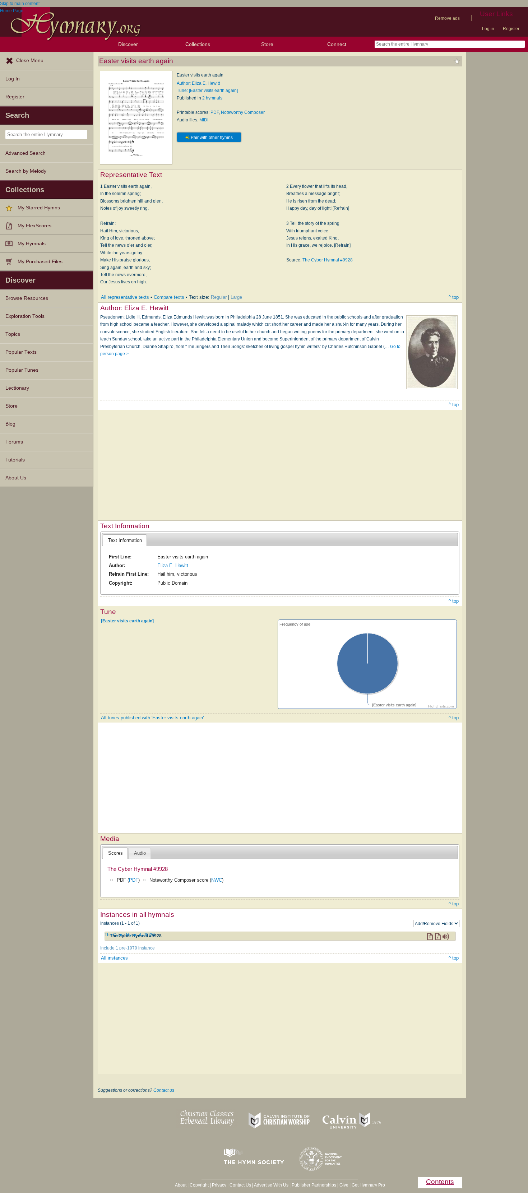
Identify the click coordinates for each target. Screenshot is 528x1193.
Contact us (163, 1090)
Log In (12, 79)
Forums (14, 442)
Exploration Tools (25, 316)
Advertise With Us (271, 1185)
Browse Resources (26, 298)
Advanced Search (25, 153)
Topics (12, 334)
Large (236, 297)
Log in (488, 28)
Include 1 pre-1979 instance (127, 948)
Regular (219, 297)
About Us (15, 478)
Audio (140, 853)
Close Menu (29, 60)
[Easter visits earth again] (127, 620)
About (180, 1185)
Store (267, 44)
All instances (114, 958)
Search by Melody (25, 171)
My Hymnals (32, 243)
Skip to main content (20, 3)
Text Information (125, 540)
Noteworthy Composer (243, 112)
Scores (115, 853)
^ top (454, 297)
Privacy (219, 1185)
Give (343, 1185)
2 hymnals (212, 98)
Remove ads (447, 18)
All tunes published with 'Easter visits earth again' (152, 717)
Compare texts (169, 297)
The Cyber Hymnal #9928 (327, 260)
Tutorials (15, 460)
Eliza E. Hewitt (172, 565)
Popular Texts (21, 352)
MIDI (203, 119)
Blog (10, 424)
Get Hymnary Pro (368, 1185)
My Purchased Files (40, 261)
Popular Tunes (21, 370)
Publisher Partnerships (314, 1185)
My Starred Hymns (39, 207)
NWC (216, 880)
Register (511, 28)
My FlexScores (34, 225)
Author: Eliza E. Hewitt (198, 83)
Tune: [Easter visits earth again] (207, 90)
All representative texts (125, 297)
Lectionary (17, 388)
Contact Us (240, 1185)
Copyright (199, 1185)
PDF (214, 112)
